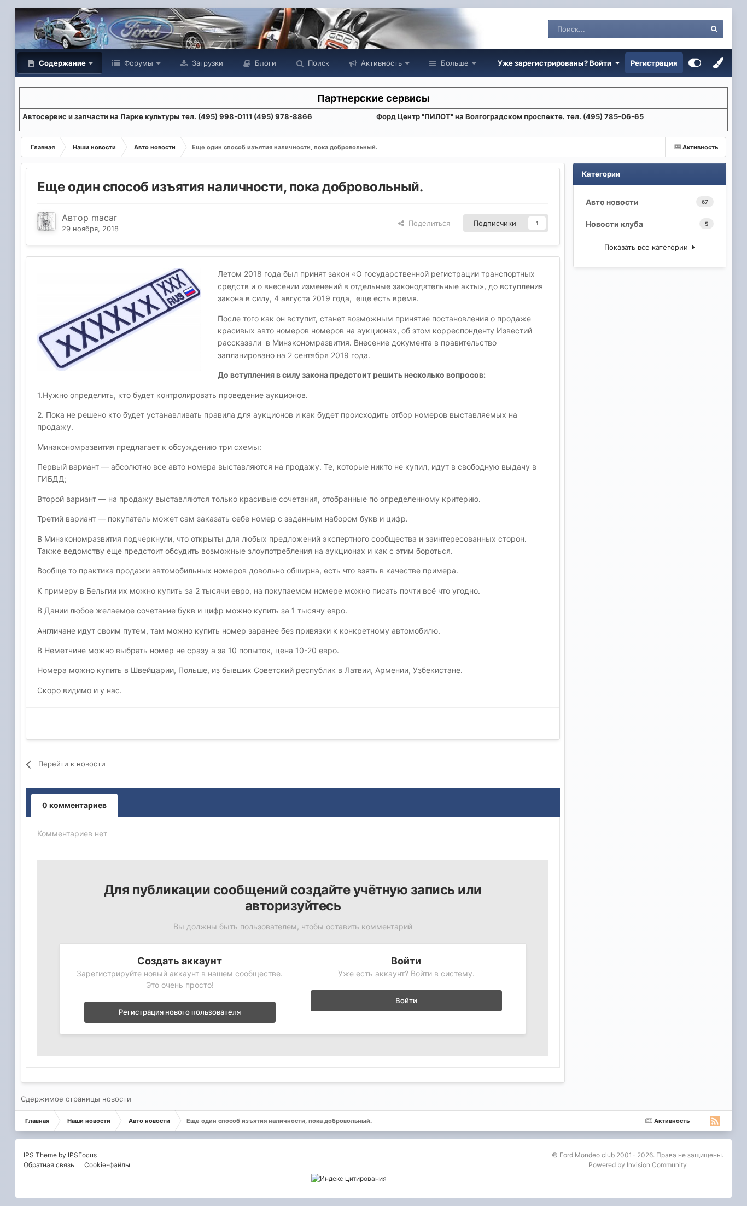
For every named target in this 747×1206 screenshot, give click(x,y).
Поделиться (427, 223)
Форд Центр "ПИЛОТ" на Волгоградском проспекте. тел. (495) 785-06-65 (510, 116)
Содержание (61, 62)
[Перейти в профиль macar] (46, 221)
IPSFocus (82, 1155)
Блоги (264, 62)
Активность (380, 62)
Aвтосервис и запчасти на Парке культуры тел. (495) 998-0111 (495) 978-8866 (167, 116)
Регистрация (654, 62)
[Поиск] (714, 29)
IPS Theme (40, 1155)
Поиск (317, 62)
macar (104, 217)
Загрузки (206, 62)
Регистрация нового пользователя (180, 1012)
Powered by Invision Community (637, 1165)
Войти (406, 1000)
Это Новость (670, 29)
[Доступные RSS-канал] (715, 1120)
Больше (455, 62)
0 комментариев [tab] (74, 805)
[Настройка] (695, 62)
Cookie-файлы (107, 1165)
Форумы (137, 62)
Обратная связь (49, 1165)
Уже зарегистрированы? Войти (556, 62)
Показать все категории (648, 247)
